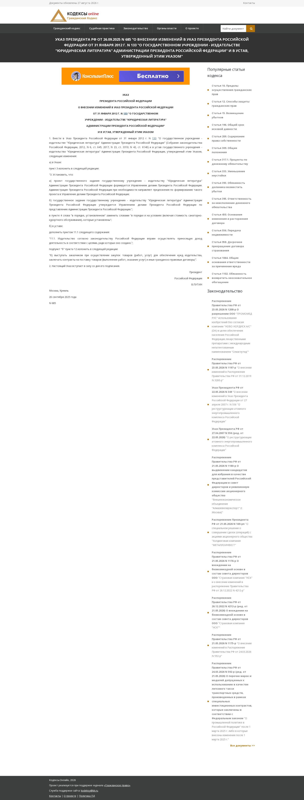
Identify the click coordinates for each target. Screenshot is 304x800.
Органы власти (166, 28)
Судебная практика (102, 28)
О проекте (192, 28)
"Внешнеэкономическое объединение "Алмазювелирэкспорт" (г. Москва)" (231, 485)
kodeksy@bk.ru (89, 790)
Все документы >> (242, 745)
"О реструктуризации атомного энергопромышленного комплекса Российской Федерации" (232, 439)
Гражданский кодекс (66, 28)
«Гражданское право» (117, 785)
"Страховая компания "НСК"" (230, 612)
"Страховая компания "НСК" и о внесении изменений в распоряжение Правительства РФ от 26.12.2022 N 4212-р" (232, 571)
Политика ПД (87, 796)
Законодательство (136, 28)
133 (125, 113)
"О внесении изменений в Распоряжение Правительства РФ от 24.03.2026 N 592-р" (232, 645)
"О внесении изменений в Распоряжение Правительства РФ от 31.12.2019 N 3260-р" (232, 369)
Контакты (249, 3)
